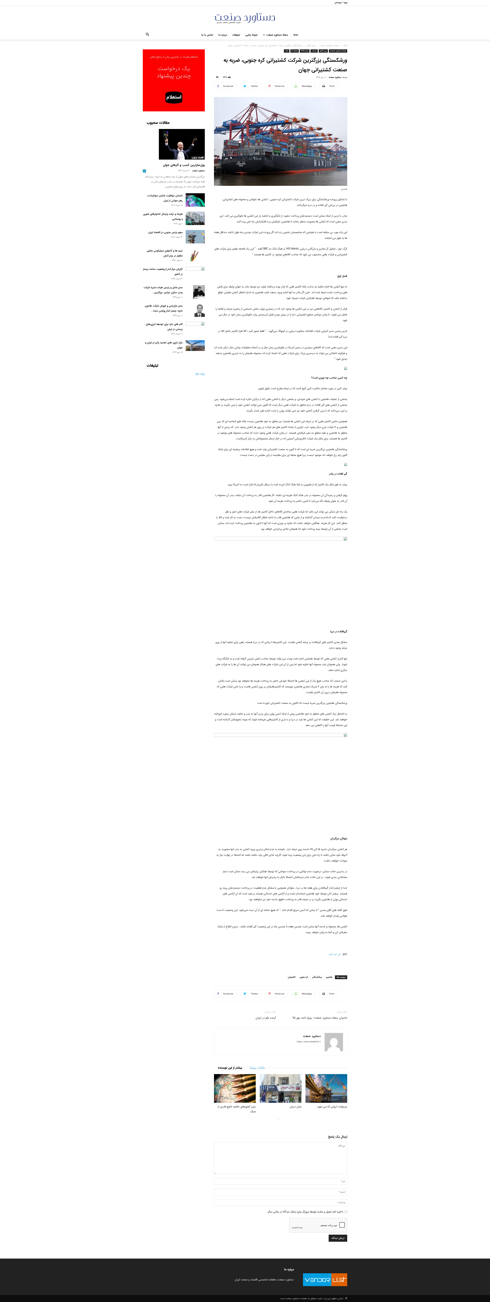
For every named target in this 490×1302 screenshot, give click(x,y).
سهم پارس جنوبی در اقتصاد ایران (165, 232)
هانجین (329, 977)
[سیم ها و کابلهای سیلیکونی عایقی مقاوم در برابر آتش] (195, 254)
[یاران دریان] (280, 1088)
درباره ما (222, 35)
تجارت (314, 50)
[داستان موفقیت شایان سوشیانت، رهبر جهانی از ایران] (195, 200)
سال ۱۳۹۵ (304, 50)
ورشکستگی (317, 977)
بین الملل (310, 45)
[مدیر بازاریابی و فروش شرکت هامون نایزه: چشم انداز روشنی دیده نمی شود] (199, 310)
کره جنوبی (304, 977)
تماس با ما (207, 35)
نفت (286, 50)
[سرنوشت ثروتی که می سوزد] (326, 1088)
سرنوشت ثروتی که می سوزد (332, 1107)
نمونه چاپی (251, 35)
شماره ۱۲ (295, 50)
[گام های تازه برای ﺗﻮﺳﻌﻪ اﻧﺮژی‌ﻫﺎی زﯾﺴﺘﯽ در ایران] (195, 327)
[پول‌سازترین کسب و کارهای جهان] (174, 144)
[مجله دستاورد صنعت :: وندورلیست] (245, 18)
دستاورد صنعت (335, 77)
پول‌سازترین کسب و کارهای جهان (184, 165)
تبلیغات (236, 35)
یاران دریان (295, 1107)
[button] (147, 35)
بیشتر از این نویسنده (230, 1067)
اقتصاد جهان (198, 157)
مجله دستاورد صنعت (277, 35)
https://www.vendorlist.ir (309, 1041)
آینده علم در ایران (266, 1018)
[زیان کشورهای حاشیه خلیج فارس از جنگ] (235, 1088)
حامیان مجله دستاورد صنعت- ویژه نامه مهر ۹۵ (319, 1018)
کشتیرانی (292, 977)
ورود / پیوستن (341, 2)
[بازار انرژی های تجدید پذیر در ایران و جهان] (195, 345)
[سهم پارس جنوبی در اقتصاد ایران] (195, 236)
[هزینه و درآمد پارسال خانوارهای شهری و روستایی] (195, 218)
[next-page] (278, 1119)
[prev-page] (284, 1119)
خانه (295, 35)
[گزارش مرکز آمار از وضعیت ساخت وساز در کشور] (195, 272)
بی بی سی (335, 954)
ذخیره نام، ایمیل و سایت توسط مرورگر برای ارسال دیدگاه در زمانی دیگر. (305, 1212)
